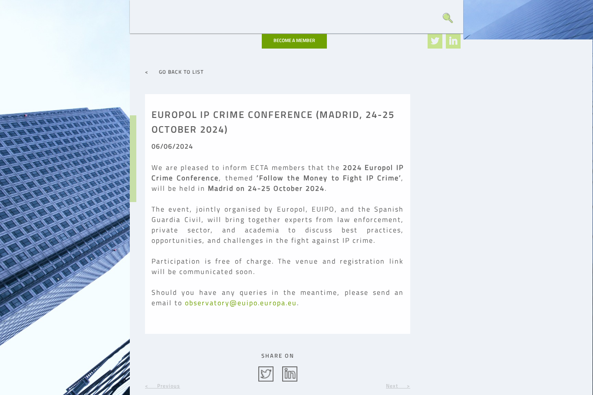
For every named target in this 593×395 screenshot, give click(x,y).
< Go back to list (174, 72)
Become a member (294, 40)
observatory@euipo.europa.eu (241, 302)
